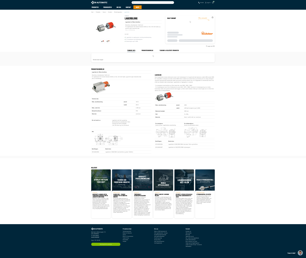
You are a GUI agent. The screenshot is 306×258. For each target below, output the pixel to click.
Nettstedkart (188, 246)
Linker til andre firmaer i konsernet (194, 244)
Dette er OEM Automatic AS (160, 231)
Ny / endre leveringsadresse (192, 238)
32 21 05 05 (96, 235)
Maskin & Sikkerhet (127, 233)
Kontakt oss (188, 231)
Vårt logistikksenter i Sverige (161, 233)
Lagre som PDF (211, 46)
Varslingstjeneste (158, 243)
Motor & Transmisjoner (128, 236)
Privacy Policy (157, 239)
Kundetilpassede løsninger (160, 234)
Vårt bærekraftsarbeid (159, 236)
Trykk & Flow (126, 238)
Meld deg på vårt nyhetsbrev (106, 244)
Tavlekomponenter (127, 231)
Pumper (124, 241)
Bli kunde (188, 234)
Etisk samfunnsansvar (159, 241)
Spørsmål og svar (190, 236)
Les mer (126, 34)
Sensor (124, 234)
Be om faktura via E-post (191, 241)
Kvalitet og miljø (158, 238)
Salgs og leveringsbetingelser (192, 243)
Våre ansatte (188, 233)
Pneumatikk (125, 239)
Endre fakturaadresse (191, 239)
